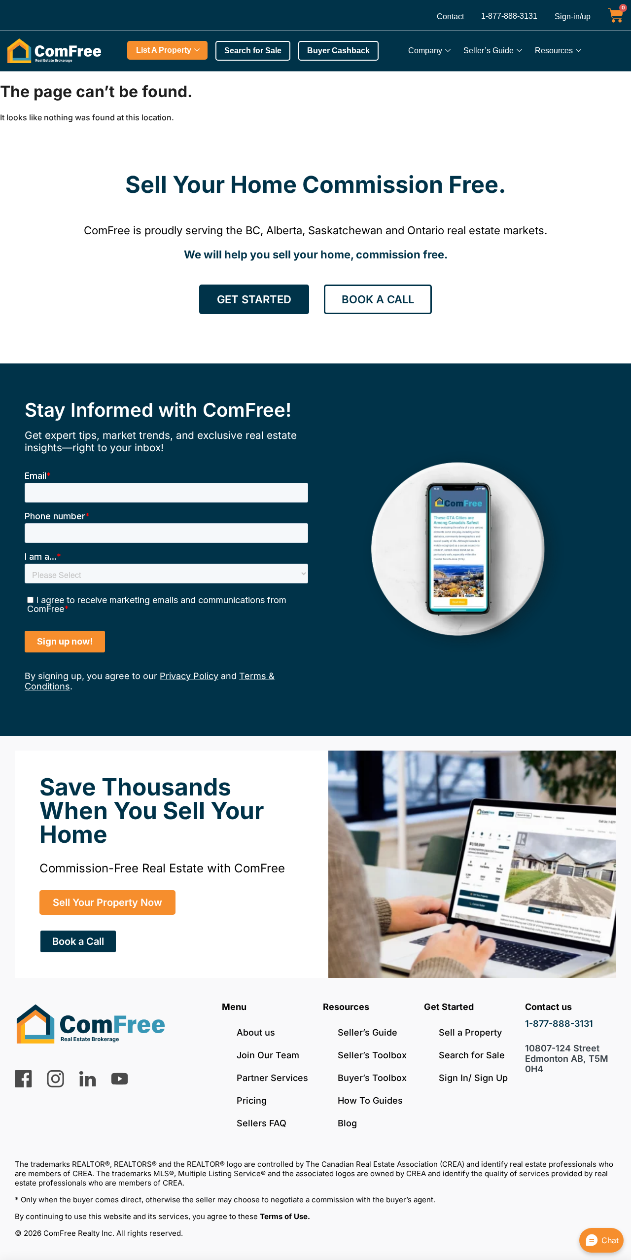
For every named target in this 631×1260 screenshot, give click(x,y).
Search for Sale (472, 1055)
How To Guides (370, 1100)
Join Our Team (268, 1055)
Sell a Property (470, 1032)
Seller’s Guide (488, 50)
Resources (554, 50)
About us (256, 1032)
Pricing (252, 1100)
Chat (610, 1240)
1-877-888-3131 (509, 16)
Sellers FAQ (261, 1123)
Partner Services (272, 1078)
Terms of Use (284, 1216)
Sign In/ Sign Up (473, 1078)
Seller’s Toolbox (372, 1055)
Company (425, 50)
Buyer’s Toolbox (372, 1078)
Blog (347, 1123)
